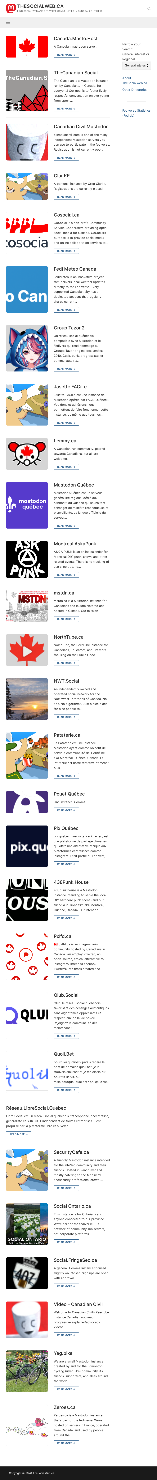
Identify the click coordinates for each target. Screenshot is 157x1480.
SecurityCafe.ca (71, 1152)
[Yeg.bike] (27, 1371)
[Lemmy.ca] (27, 454)
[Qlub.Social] (27, 1015)
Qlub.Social (66, 995)
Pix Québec (66, 828)
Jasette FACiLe (70, 386)
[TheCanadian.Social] (27, 91)
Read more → (66, 54)
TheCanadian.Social (76, 72)
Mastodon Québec (74, 485)
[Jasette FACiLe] (27, 405)
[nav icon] (8, 23)
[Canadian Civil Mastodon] (27, 142)
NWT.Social (66, 681)
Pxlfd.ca (62, 936)
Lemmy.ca (65, 441)
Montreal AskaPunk (75, 544)
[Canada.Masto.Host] (27, 47)
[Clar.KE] (27, 186)
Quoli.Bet (64, 1054)
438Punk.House (71, 882)
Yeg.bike (63, 1353)
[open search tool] (149, 8)
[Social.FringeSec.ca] (27, 1273)
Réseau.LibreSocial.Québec (36, 1108)
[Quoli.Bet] (27, 1072)
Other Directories (134, 90)
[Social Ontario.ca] (27, 1224)
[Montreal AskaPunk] (27, 559)
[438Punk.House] (27, 900)
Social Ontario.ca (72, 1206)
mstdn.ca (64, 593)
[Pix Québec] (27, 846)
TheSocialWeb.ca (40, 6)
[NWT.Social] (27, 699)
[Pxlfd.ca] (27, 956)
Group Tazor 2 (69, 328)
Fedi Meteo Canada (75, 269)
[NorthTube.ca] (27, 650)
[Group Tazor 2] (27, 348)
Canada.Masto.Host (76, 38)
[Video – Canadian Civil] (27, 1320)
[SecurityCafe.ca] (27, 1170)
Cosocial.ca (66, 215)
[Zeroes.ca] (27, 1425)
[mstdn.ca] (27, 606)
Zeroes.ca (65, 1407)
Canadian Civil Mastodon (81, 126)
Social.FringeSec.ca (75, 1260)
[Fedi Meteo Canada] (27, 289)
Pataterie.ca (67, 735)
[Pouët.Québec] (27, 802)
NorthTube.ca (69, 637)
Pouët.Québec (69, 794)
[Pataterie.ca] (27, 755)
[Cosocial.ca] (27, 233)
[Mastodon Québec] (27, 505)
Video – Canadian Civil (78, 1304)
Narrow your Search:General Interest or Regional (135, 51)
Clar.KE (62, 175)
